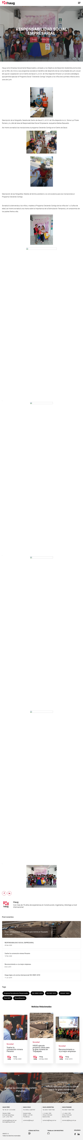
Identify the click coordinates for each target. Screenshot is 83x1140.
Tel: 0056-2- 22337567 (29, 1110)
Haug (34, 39)
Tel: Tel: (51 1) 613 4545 (9, 1110)
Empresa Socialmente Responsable (16, 993)
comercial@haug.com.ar (49, 1120)
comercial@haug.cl (28, 1120)
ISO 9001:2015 (51, 993)
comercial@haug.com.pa (69, 1120)
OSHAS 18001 (65, 993)
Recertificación (20, 998)
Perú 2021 (7, 998)
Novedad (10, 1044)
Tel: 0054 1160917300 (49, 1110)
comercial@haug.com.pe (9, 1120)
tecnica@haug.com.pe (9, 1122)
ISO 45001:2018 (37, 993)
